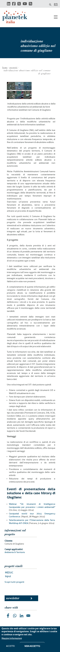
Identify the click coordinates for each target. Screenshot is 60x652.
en (56, 4)
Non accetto (32, 646)
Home (5, 67)
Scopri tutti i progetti (14, 582)
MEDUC (9, 572)
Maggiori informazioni (12, 638)
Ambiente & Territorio (15, 552)
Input (8, 576)
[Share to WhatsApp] (15, 616)
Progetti (13, 67)
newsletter (12, 598)
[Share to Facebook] (8, 616)
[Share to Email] (28, 616)
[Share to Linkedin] (21, 616)
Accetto (10, 646)
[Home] (16, 17)
